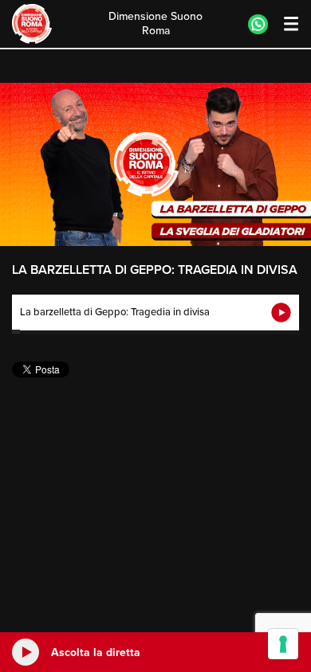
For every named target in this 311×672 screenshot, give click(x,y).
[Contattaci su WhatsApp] (258, 24)
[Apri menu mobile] (283, 24)
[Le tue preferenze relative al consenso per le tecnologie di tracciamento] (283, 644)
